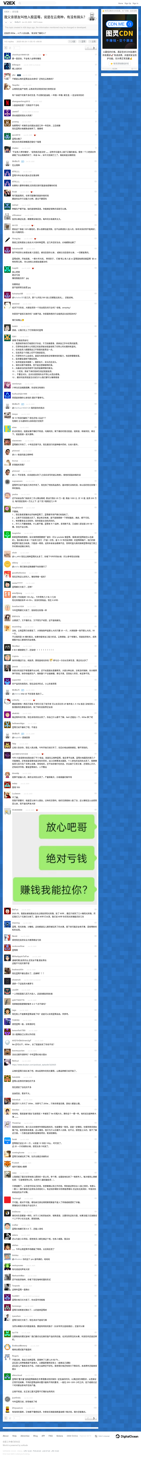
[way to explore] (10, 3)
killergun (16, 64)
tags (14, 1010)
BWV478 (16, 616)
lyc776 (15, 1332)
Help (14, 1435)
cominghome (18, 1152)
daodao (15, 1109)
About (6, 1435)
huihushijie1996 (19, 393)
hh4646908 (17, 809)
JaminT (15, 111)
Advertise (25, 1435)
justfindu (16, 1397)
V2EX (6, 11)
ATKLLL (16, 171)
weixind (15, 303)
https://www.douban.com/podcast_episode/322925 (34, 1064)
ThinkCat (16, 1123)
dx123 (15, 225)
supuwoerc (17, 481)
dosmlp (15, 773)
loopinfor (16, 533)
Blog (35, 1435)
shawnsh (16, 979)
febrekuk (16, 1099)
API (43, 1435)
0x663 (15, 326)
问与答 (15, 11)
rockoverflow (18, 946)
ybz (13, 74)
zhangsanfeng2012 (21, 101)
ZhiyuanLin (17, 1407)
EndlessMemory (19, 1345)
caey (14, 1172)
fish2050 (16, 1077)
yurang (15, 121)
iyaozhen (16, 1316)
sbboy (15, 562)
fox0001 (16, 1295)
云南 (93, 41)
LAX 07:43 (46, 1451)
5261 (14, 336)
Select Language (103, 1436)
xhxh (14, 552)
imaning (16, 922)
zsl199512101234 (20, 753)
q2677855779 (18, 1000)
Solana (59, 1435)
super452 (16, 679)
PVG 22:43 (37, 1451)
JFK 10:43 (55, 1451)
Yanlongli (16, 1198)
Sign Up (128, 3)
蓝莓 (83, 41)
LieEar (15, 1224)
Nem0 (14, 936)
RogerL (15, 1355)
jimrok (15, 666)
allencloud (17, 1375)
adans (15, 1235)
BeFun (15, 909)
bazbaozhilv (17, 969)
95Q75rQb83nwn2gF (21, 1040)
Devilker (16, 646)
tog (15, 556)
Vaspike (15, 85)
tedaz (14, 783)
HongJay (16, 238)
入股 (73, 41)
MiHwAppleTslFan (20, 956)
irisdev (15, 148)
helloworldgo (18, 723)
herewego (16, 1306)
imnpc (15, 414)
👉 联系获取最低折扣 (120, 63)
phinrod (16, 450)
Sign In (135, 3)
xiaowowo (17, 440)
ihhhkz (15, 1255)
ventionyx (16, 383)
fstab (14, 1139)
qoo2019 (16, 134)
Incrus (15, 460)
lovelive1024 (18, 606)
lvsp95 (15, 268)
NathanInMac (18, 1275)
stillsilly (15, 700)
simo (14, 427)
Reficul (15, 1060)
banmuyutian (18, 1050)
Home (120, 3)
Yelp (14, 743)
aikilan (15, 1245)
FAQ (51, 1435)
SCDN (114, 68)
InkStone (16, 1211)
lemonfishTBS (18, 1030)
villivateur (16, 215)
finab (14, 191)
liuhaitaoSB (17, 248)
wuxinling (16, 626)
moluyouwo (17, 1265)
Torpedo (16, 1285)
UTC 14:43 (28, 1451)
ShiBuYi (18, 22)
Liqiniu (15, 656)
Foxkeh (15, 1162)
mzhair (15, 204)
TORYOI (15, 1020)
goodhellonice (19, 572)
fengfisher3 (17, 507)
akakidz (15, 713)
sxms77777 (17, 583)
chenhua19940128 (20, 54)
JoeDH (15, 989)
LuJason (16, 793)
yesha (15, 494)
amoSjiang (17, 593)
